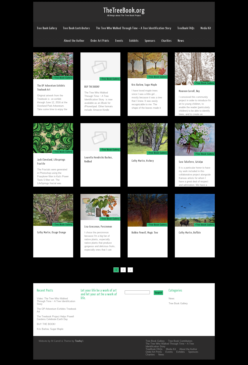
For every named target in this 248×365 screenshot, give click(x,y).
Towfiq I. (79, 341)
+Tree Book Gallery (62, 78)
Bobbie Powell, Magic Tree (145, 232)
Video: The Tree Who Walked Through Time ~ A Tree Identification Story (56, 301)
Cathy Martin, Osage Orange (51, 232)
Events (119, 40)
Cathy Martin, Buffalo (190, 232)
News (181, 40)
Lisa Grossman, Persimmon (98, 226)
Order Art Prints (100, 40)
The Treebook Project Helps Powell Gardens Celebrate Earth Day (55, 318)
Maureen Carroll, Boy (189, 91)
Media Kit (206, 28)
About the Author (74, 40)
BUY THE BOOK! (91, 86)
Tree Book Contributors (76, 28)
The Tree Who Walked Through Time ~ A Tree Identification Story (133, 28)
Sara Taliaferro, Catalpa (191, 161)
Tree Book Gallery (47, 28)
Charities (166, 40)
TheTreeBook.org (124, 10)
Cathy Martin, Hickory (143, 160)
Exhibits (134, 40)
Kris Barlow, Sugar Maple (144, 84)
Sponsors (150, 40)
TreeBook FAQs (185, 28)
